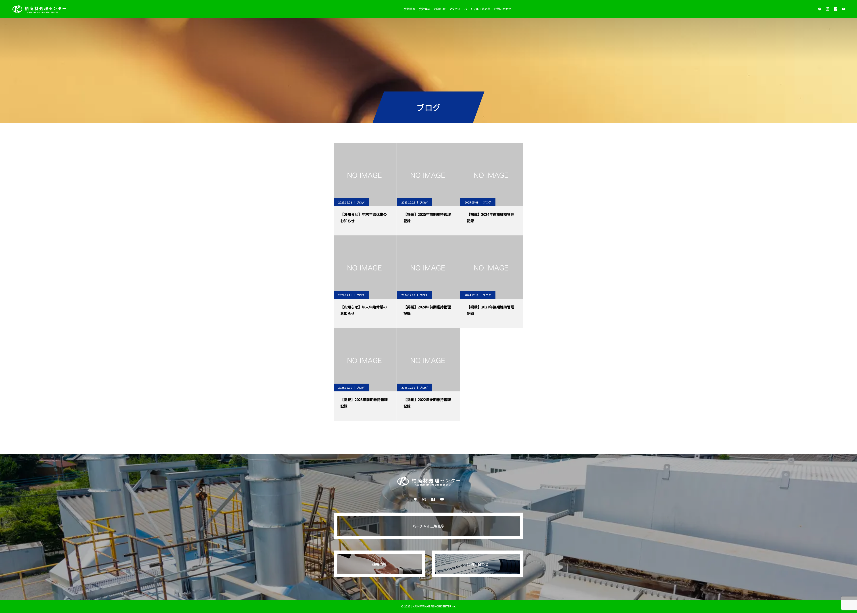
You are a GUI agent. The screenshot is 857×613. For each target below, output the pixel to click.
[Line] (819, 9)
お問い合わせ (502, 9)
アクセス (455, 9)
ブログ (360, 202)
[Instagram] (827, 9)
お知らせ (440, 9)
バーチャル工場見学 (477, 9)
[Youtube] (843, 9)
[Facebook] (835, 9)
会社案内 (425, 9)
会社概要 (409, 9)
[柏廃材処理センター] (39, 9)
